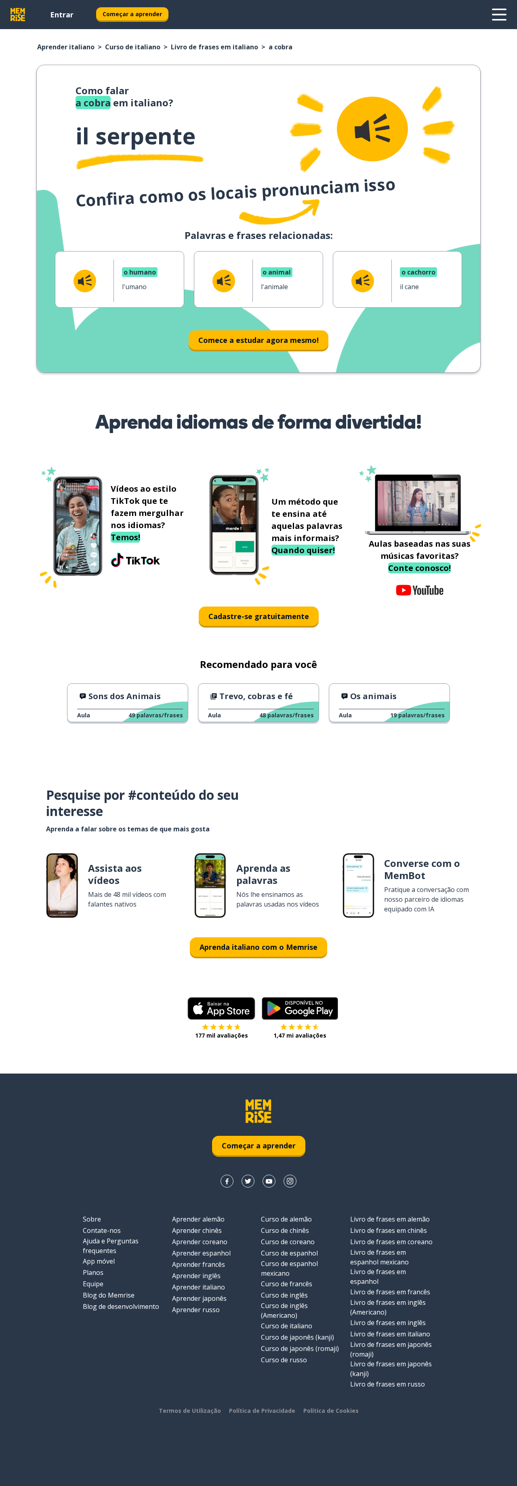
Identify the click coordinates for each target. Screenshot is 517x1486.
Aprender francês (198, 1264)
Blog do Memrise (109, 1295)
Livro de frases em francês (390, 1291)
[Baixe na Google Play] (300, 1008)
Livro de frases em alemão (390, 1219)
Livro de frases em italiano (214, 46)
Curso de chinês (285, 1230)
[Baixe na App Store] (221, 1008)
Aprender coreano (199, 1241)
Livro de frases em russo (387, 1384)
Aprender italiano (66, 46)
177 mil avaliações (221, 1035)
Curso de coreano (288, 1241)
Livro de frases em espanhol (378, 1276)
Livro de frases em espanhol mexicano (379, 1257)
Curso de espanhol (289, 1253)
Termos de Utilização (190, 1410)
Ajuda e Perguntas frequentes (111, 1246)
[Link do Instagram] (290, 1181)
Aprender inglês (196, 1275)
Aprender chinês (197, 1230)
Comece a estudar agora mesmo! (258, 340)
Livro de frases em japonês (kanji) (391, 1368)
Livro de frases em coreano (391, 1241)
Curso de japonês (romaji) (300, 1348)
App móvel (99, 1261)
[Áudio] (372, 129)
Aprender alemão (198, 1219)
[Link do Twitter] (248, 1181)
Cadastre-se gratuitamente (258, 616)
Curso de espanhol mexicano (289, 1268)
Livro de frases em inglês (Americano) (388, 1307)
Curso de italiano (132, 46)
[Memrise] (17, 14)
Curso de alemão (286, 1219)
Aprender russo (196, 1309)
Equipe (93, 1283)
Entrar (62, 14)
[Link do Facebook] (227, 1181)
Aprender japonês (199, 1298)
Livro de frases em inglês (388, 1322)
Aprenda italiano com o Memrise (258, 947)
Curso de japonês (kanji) (297, 1337)
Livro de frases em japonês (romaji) (391, 1349)
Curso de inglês (284, 1295)
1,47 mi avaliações (299, 1035)
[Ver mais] (499, 14)
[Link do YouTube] (269, 1181)
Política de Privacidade (262, 1410)
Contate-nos (102, 1230)
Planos (93, 1272)
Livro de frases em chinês (388, 1230)
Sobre (92, 1219)
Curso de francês (286, 1283)
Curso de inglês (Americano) (284, 1310)
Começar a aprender (132, 14)
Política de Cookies (331, 1410)
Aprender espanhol (201, 1253)
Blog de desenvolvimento (121, 1306)
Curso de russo (284, 1359)
